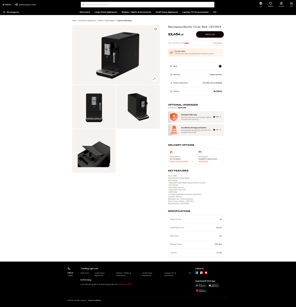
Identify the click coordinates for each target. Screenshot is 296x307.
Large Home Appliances (106, 12)
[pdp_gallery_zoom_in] (116, 55)
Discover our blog (125, 284)
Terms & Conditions (94, 300)
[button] (196, 52)
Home (74, 20)
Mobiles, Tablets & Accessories (136, 12)
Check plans (217, 43)
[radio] (220, 66)
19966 (70, 275)
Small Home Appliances (167, 12)
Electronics (85, 12)
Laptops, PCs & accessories (195, 12)
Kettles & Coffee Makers (107, 20)
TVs (214, 12)
